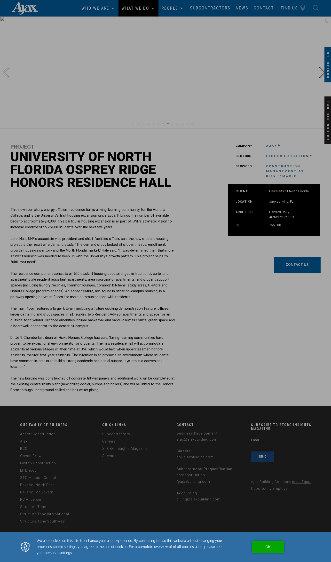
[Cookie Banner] (165, 547)
